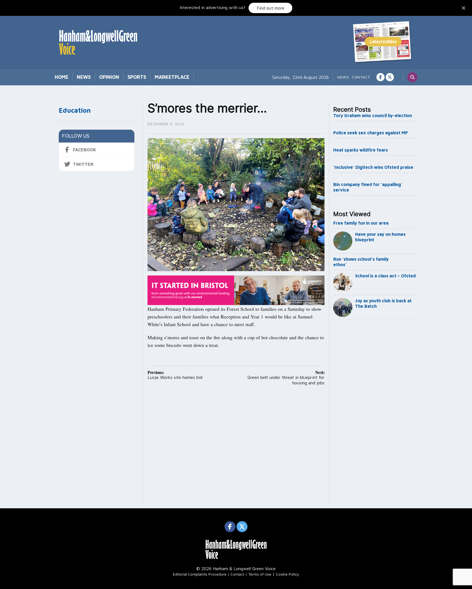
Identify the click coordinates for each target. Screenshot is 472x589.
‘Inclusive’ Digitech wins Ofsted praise (373, 167)
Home (61, 77)
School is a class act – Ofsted (385, 275)
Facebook (84, 149)
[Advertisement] (376, 413)
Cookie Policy (287, 574)
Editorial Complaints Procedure (199, 574)
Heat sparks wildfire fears (360, 149)
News (84, 77)
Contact (361, 77)
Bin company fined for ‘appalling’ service (367, 187)
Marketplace (172, 77)
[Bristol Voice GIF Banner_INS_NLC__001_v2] (236, 289)
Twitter (83, 164)
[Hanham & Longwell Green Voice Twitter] (390, 77)
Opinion (109, 77)
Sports (137, 77)
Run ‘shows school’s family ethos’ (361, 262)
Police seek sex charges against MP (371, 132)
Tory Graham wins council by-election (372, 115)
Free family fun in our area (360, 222)
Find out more (270, 7)
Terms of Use (259, 574)
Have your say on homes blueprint (380, 237)
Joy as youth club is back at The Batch (383, 303)
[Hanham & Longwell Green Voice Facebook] (380, 77)
